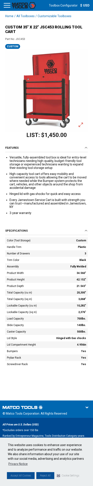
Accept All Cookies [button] (21, 475)
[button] (68, 475)
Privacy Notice (18, 464)
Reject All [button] (45, 475)
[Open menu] (7, 5)
